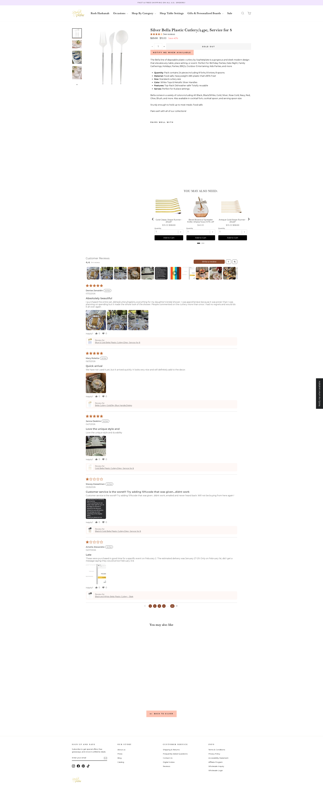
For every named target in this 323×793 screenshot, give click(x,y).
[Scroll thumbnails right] (234, 273)
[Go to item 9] (202, 273)
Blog (119, 758)
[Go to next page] (178, 606)
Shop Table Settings (172, 13)
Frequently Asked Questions (175, 754)
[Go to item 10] (215, 273)
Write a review (209, 261)
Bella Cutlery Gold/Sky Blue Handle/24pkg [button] (113, 405)
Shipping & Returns (171, 750)
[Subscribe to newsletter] (105, 758)
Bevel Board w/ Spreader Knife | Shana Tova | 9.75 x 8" (200, 221)
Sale (229, 13)
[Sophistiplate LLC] (78, 13)
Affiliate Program (215, 762)
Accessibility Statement (218, 758)
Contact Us (167, 758)
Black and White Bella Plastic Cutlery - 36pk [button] (114, 596)
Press (119, 754)
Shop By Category (143, 13)
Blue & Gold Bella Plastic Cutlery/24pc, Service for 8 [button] (117, 342)
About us (121, 750)
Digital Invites (168, 762)
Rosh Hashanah (100, 13)
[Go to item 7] (175, 273)
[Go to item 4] (134, 273)
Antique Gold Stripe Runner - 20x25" (232, 221)
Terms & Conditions (216, 750)
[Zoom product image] (113, 57)
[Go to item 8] (188, 273)
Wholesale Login (215, 770)
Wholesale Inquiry (216, 766)
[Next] (248, 219)
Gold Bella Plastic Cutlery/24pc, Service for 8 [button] (114, 468)
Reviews (166, 766)
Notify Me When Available (172, 52)
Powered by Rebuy (200, 246)
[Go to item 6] (161, 273)
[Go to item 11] (229, 273)
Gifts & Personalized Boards (204, 13)
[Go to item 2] (106, 273)
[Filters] (228, 262)
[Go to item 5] (147, 273)
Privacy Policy (214, 754)
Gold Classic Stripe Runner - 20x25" (169, 221)
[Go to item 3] (120, 273)
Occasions (119, 13)
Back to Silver (163, 714)
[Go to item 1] (93, 273)
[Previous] (152, 219)
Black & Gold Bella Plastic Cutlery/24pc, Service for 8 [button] (118, 531)
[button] (242, 13)
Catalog (120, 762)
